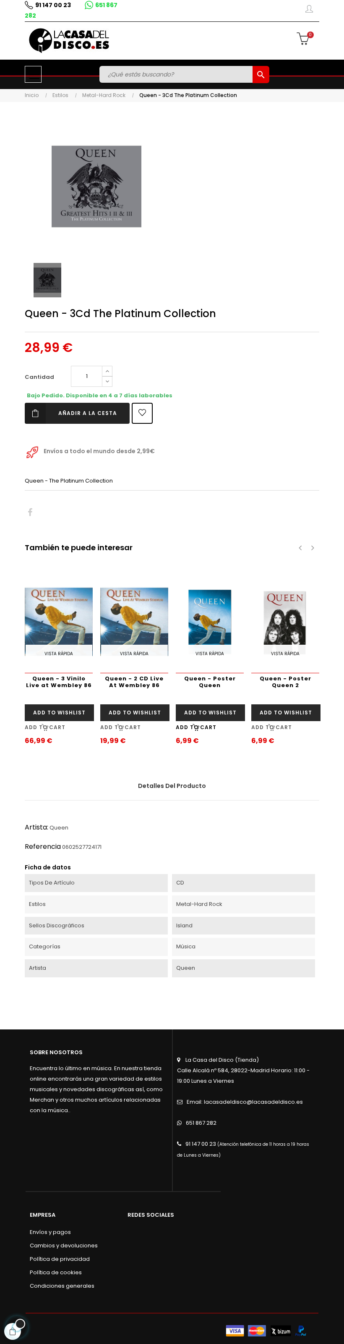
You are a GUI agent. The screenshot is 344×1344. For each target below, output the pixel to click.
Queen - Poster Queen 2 (285, 682)
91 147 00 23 (53, 5)
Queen (59, 828)
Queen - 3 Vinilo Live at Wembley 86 (59, 682)
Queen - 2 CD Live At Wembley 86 (134, 682)
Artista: (36, 827)
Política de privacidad (60, 1259)
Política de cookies (56, 1272)
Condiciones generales (62, 1286)
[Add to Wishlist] (142, 413)
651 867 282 (201, 1123)
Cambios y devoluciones (64, 1246)
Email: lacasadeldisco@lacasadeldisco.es (245, 1102)
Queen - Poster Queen (210, 682)
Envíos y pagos (50, 1232)
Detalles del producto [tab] (172, 786)
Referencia (43, 846)
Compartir (30, 512)
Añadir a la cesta (87, 413)
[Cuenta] (309, 10)
